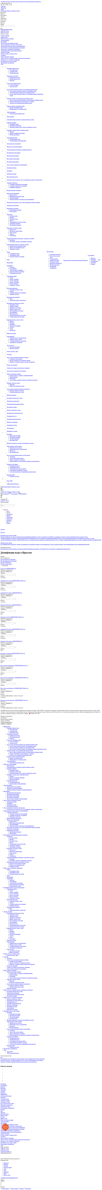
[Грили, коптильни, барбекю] (26, 372)
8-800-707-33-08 (5, 31)
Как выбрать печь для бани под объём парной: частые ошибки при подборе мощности (23, 1059)
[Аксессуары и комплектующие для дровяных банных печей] (26, 88)
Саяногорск (10, 518)
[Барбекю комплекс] (26, 393)
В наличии (5, 565)
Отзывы (3, 1091)
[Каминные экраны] (26, 172)
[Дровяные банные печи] (26, 67)
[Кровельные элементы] (26, 207)
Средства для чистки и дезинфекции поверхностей (57, 549)
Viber (5, 1169)
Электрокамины (24, 537)
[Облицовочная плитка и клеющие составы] (26, 243)
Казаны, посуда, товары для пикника (60, 540)
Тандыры (6, 540)
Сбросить (9, 723)
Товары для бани (77, 538)
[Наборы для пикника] (26, 420)
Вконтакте (6, 1163)
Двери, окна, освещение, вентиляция (42, 538)
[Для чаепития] (26, 426)
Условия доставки (5, 1100)
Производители (5, 1114)
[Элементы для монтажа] (26, 204)
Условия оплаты (5, 1099)
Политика (3, 1093)
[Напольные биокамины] (26, 154)
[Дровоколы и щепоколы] (26, 399)
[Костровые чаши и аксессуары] (26, 396)
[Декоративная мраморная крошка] (26, 402)
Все (1, 1057)
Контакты (3, 1097)
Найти (2, 1180)
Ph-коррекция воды (5, 549)
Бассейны (3, 544)
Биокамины (31, 537)
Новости (3, 1087)
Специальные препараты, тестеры (35, 549)
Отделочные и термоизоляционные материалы (21, 538)
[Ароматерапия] (26, 335)
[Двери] (26, 250)
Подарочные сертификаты (92, 540)
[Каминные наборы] (26, 166)
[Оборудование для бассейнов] (26, 444)
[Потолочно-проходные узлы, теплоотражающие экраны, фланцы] (26, 201)
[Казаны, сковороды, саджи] (26, 408)
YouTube (6, 1166)
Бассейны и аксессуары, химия (77, 540)
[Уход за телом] (26, 344)
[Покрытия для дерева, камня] (26, 226)
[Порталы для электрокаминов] (26, 145)
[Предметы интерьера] (26, 286)
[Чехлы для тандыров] (26, 363)
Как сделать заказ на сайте (7, 1103)
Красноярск (10, 514)
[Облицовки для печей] (26, 74)
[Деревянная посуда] (26, 414)
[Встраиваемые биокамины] (26, 151)
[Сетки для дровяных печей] (26, 82)
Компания (3, 1084)
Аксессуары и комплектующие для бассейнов (58, 544)
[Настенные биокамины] (26, 160)
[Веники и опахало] (26, 332)
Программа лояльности (6, 1105)
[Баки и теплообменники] (26, 192)
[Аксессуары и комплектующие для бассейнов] (26, 454)
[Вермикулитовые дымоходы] (26, 189)
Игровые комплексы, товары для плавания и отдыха (19, 544)
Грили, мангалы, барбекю (15, 540)
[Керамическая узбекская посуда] (26, 411)
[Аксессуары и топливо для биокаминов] (26, 163)
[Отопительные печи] (26, 136)
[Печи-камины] (26, 115)
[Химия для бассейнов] (26, 463)
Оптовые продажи (5, 1106)
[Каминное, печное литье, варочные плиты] (26, 128)
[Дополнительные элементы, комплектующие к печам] (26, 118)
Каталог (3, 1117)
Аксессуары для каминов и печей (42, 537)
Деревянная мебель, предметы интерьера (62, 538)
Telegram (3, 6)
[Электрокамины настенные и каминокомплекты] (26, 148)
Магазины (3, 1090)
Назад (8, 511)
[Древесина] (26, 213)
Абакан (8, 515)
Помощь (3, 1109)
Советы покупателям (6, 1096)
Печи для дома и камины (13, 537)
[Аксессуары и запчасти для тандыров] (26, 369)
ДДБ (100, 540)
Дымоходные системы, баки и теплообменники (13, 1127)
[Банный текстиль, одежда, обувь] (26, 318)
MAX (2, 9)
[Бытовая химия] (26, 473)
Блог (2, 1111)
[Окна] (26, 258)
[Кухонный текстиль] (26, 423)
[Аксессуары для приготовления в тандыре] (26, 356)
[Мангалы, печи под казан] (26, 381)
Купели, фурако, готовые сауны (9, 1135)
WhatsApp (3, 8)
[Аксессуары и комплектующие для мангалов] (26, 387)
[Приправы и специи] (26, 429)
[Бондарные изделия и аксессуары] (26, 302)
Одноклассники (8, 1167)
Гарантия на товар (5, 1102)
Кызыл (8, 523)
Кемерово (9, 520)
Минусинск (10, 517)
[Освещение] (26, 264)
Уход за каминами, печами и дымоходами (62, 537)
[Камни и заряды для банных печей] (26, 104)
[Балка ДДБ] (26, 479)
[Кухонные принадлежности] (26, 417)
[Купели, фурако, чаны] (26, 350)
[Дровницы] (26, 169)
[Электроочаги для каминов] (26, 142)
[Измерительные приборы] (26, 295)
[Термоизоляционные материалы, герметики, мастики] (26, 237)
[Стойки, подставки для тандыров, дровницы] (26, 366)
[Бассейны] (26, 432)
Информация (4, 1094)
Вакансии (3, 1088)
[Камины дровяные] (26, 121)
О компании (4, 1085)
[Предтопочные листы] (26, 175)
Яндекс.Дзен (7, 1175)
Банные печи (4, 537)
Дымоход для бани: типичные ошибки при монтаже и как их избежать (19, 1062)
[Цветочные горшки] (26, 405)
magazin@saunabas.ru (6, 1151)
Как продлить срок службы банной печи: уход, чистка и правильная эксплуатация (22, 1060)
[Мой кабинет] (1, 488)
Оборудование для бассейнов (39, 544)
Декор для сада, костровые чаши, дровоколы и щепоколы (36, 540)
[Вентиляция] (26, 261)
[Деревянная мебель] (26, 274)
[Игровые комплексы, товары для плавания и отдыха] (26, 441)
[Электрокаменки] (26, 110)
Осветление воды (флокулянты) (18, 549)
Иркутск (9, 521)
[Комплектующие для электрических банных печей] (26, 97)
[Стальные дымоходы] (26, 181)
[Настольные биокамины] (26, 157)
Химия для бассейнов (76, 544)
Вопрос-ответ (4, 1115)
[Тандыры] (26, 353)
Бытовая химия (85, 544)
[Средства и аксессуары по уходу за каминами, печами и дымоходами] (26, 178)
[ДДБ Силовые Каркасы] (26, 482)
